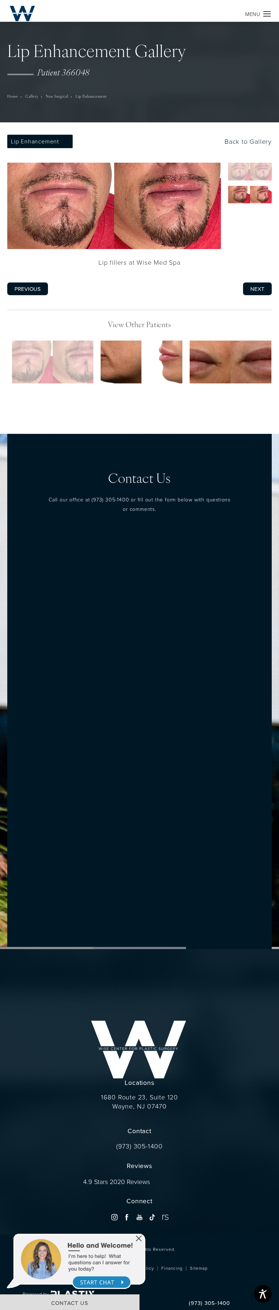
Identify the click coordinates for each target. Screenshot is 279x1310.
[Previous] (129, 395)
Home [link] (12, 97)
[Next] (149, 395)
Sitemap (199, 1268)
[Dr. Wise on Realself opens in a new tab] (165, 1217)
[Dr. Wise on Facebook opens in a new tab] (127, 1217)
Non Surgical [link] (57, 97)
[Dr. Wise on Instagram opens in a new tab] (114, 1217)
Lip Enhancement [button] (35, 141)
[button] (267, 14)
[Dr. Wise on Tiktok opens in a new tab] (152, 1217)
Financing (172, 1268)
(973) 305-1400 (110, 499)
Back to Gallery (247, 141)
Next (257, 289)
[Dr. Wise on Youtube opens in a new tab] (139, 1217)
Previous (28, 289)
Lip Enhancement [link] (91, 97)
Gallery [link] (32, 97)
